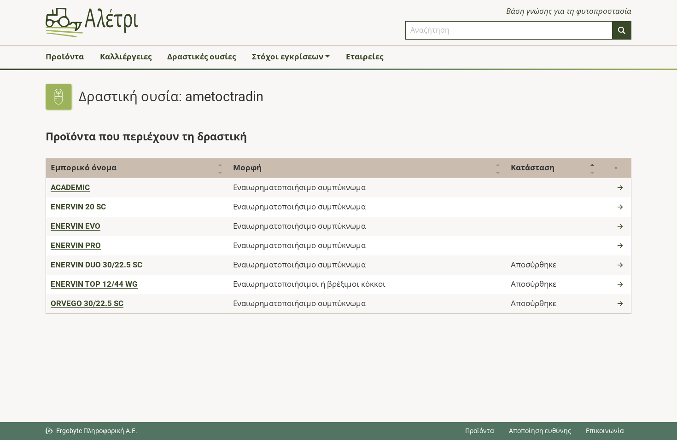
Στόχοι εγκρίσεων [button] (287, 56)
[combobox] (509, 30)
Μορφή (247, 167)
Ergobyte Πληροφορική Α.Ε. (96, 430)
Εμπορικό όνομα (84, 167)
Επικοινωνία (605, 430)
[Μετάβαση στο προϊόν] (621, 187)
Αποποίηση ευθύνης (540, 430)
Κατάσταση (532, 167)
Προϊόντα (65, 56)
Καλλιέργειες (126, 56)
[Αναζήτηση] (621, 30)
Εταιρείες (364, 56)
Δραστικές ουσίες (201, 56)
